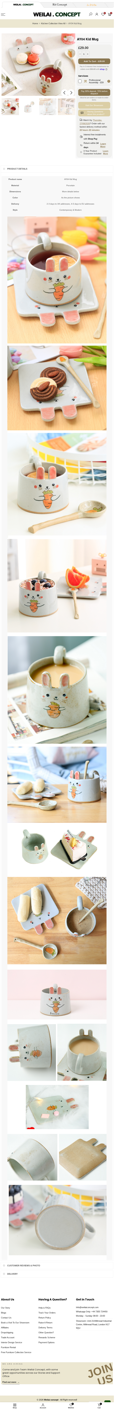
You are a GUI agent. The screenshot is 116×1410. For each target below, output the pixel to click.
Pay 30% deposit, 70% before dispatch (94, 92)
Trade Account (7, 1337)
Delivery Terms (45, 1327)
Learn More (103, 145)
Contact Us (6, 1318)
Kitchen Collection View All (53, 23)
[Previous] (64, 92)
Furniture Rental (8, 1347)
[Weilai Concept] (23, 5)
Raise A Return (45, 1323)
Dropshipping (7, 1332)
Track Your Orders (47, 1313)
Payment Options (46, 1342)
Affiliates (5, 1327)
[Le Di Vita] (90, 5)
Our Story (5, 1308)
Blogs (3, 1313)
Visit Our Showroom (94, 105)
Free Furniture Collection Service (16, 1352)
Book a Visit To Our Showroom (15, 1323)
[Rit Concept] (58, 5)
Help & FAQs (44, 1308)
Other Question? (46, 1332)
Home (35, 23)
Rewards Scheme (46, 1337)
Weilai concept (51, 1400)
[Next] (71, 92)
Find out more (11, 1382)
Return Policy (44, 1318)
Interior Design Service (11, 1342)
